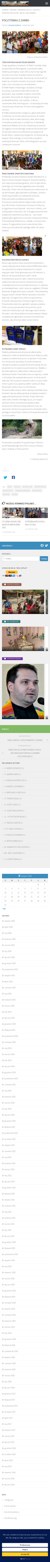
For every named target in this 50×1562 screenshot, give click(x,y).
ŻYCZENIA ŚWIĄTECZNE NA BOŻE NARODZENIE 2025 (11, 524)
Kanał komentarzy (11, 1512)
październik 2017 (11, 1406)
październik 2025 (11, 969)
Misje (22, 13)
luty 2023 (7, 1109)
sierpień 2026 (9, 921)
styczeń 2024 (9, 1066)
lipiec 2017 (8, 1418)
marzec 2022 (9, 1169)
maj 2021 (7, 1212)
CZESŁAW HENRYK (14, 25)
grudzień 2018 (10, 1339)
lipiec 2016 (8, 1460)
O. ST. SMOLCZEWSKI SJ (13, 829)
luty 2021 (7, 1230)
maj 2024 (7, 1048)
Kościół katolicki (10, 13)
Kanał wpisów (10, 1506)
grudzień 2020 (10, 1242)
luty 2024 (7, 1060)
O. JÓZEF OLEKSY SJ (12, 804)
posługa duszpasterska (22, 490)
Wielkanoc (6, 494)
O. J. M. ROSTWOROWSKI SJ (15, 816)
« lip (3, 908)
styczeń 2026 (9, 957)
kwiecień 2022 (9, 1163)
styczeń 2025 (9, 1018)
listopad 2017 (9, 1399)
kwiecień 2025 (9, 999)
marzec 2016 (9, 1478)
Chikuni (13, 10)
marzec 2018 (9, 1375)
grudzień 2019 (10, 1290)
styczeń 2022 (9, 1181)
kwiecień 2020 (9, 1272)
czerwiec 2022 (10, 1151)
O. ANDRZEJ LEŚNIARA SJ (14, 786)
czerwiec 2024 (10, 1042)
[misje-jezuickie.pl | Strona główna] (20, 3)
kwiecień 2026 (9, 939)
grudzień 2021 (10, 1187)
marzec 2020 (9, 1278)
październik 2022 (11, 1133)
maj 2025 (7, 993)
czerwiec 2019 (10, 1315)
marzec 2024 (9, 1054)
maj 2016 (7, 1466)
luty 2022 (7, 1175)
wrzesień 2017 (10, 1412)
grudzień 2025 (10, 963)
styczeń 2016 (9, 1484)
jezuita (36, 10)
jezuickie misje (27, 487)
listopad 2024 (9, 1030)
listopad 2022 (9, 1127)
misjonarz (31, 13)
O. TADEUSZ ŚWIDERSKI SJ (14, 835)
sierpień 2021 (9, 1199)
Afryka (5, 10)
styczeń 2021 (9, 1236)
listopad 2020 (9, 1248)
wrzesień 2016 (10, 1454)
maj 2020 (7, 1266)
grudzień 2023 (10, 1072)
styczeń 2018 (9, 1387)
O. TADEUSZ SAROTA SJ (13, 823)
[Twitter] (46, 545)
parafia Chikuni (8, 490)
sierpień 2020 (9, 1260)
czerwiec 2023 (10, 1084)
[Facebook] (42, 545)
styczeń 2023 (9, 1115)
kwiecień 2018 (9, 1369)
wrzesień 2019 (10, 1303)
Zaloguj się (8, 1500)
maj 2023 (7, 1090)
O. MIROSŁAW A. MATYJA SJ (15, 792)
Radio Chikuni (36, 490)
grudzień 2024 (10, 1024)
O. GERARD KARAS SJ (12, 774)
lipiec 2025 (8, 981)
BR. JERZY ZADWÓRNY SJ (14, 853)
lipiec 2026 (8, 927)
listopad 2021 (9, 1193)
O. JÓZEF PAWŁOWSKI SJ (14, 810)
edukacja (17, 487)
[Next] (42, 602)
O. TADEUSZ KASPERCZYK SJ (15, 780)
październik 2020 (11, 1254)
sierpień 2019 (9, 1309)
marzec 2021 (9, 1224)
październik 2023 (11, 1078)
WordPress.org (10, 1518)
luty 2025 (7, 1012)
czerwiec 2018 (10, 1363)
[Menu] (46, 3)
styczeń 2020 (9, 1284)
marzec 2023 (9, 1103)
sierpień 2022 (9, 1145)
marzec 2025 (9, 1006)
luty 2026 (7, 951)
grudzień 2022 (10, 1121)
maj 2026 (7, 933)
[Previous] (8, 602)
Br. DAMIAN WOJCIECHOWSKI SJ (17, 847)
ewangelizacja (24, 10)
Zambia (14, 494)
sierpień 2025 (9, 975)
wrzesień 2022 (10, 1139)
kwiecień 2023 (9, 1096)
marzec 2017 (9, 1436)
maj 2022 (7, 1157)
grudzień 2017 (10, 1393)
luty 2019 (7, 1333)
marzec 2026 (9, 945)
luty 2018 (7, 1381)
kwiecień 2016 (9, 1472)
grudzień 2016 (10, 1448)
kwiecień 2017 (9, 1430)
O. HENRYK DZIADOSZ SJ (14, 768)
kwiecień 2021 (9, 1218)
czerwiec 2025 (10, 987)
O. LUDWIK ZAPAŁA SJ (13, 859)
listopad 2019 (9, 1296)
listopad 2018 (9, 1345)
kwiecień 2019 (9, 1321)
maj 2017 (7, 1424)
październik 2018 (11, 1351)
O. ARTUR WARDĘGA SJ (13, 841)
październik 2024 (11, 1036)
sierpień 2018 (9, 1357)
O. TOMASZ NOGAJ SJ (13, 798)
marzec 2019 (9, 1327)
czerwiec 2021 (10, 1206)
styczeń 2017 (9, 1442)
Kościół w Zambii (40, 487)
